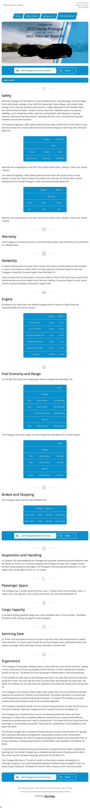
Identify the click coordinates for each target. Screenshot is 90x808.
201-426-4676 (83, 7)
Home (18, 16)
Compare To (49, 16)
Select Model (32, 16)
